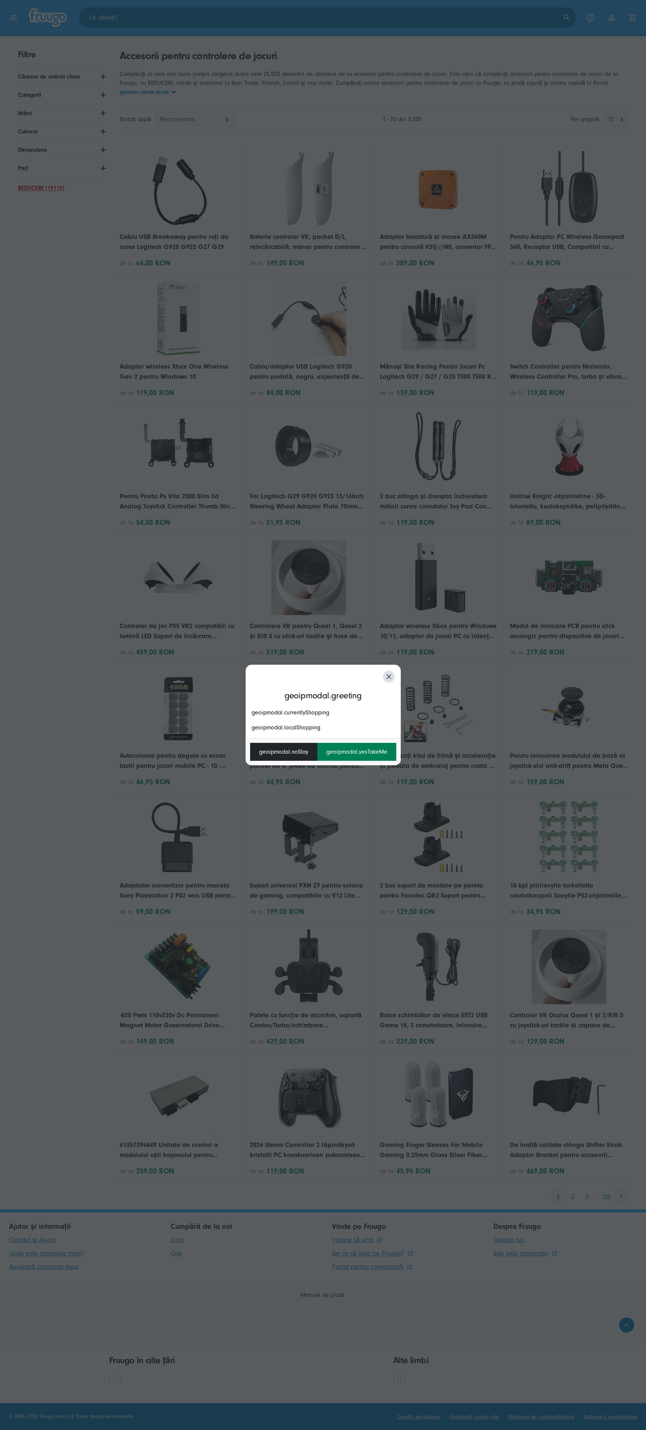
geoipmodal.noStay (283, 751)
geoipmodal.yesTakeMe (356, 751)
